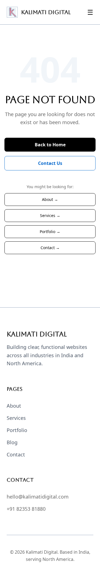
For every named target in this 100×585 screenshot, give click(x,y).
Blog (12, 442)
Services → (50, 215)
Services (16, 418)
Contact (16, 454)
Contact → (50, 247)
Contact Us (50, 163)
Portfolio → (50, 231)
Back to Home (50, 145)
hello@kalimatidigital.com (38, 496)
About (14, 405)
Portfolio (17, 430)
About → (50, 199)
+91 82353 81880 (26, 508)
